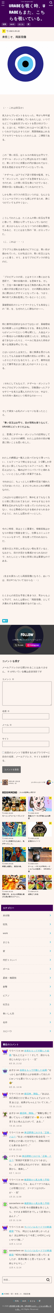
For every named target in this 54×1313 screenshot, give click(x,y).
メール (7, 725)
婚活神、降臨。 (32, 1093)
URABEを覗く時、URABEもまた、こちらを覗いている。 (27, 12)
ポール (6, 969)
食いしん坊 (8, 1013)
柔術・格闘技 (9, 978)
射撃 (5, 986)
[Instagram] (33, 645)
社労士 (6, 1004)
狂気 (4, 24)
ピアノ (6, 995)
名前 (6, 711)
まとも (21, 24)
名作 (5, 1022)
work (12, 24)
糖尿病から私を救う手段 (36, 1179)
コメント (8, 679)
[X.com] (19, 645)
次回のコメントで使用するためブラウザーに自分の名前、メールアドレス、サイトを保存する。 (26, 756)
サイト (5, 738)
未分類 (6, 915)
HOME (6, 1294)
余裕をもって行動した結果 (33, 1070)
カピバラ (7, 1031)
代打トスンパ (9, 960)
